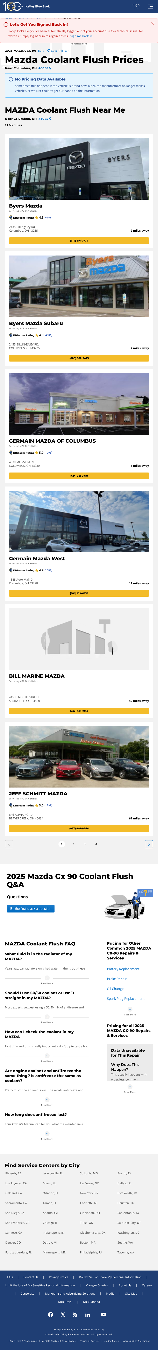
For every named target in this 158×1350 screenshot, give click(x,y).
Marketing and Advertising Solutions (70, 1293)
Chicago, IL (50, 1223)
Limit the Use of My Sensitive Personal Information (40, 1285)
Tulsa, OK (86, 1223)
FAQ (10, 1277)
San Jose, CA (13, 1232)
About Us (125, 1285)
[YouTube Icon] (102, 1314)
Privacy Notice (58, 1277)
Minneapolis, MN (54, 1252)
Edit (41, 51)
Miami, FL (49, 1183)
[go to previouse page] (149, 844)
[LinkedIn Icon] (87, 1314)
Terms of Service (89, 1340)
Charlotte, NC (89, 1203)
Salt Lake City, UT (129, 1223)
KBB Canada (91, 1302)
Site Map (131, 1293)
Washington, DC (128, 1232)
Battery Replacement (123, 969)
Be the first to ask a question (30, 908)
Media (110, 1293)
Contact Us (30, 1277)
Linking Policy (111, 1340)
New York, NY (89, 1193)
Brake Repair (117, 979)
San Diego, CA (14, 1213)
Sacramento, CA (16, 1203)
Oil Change (115, 988)
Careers (147, 1285)
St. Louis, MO (89, 1173)
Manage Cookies (97, 1285)
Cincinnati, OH (90, 1213)
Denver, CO (13, 1242)
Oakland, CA (13, 1193)
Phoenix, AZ (13, 1173)
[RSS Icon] (75, 1314)
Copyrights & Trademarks (23, 1340)
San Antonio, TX (128, 1213)
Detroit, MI (50, 1242)
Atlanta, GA (50, 1213)
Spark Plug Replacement (126, 998)
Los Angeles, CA (16, 1183)
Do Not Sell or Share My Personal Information (110, 1277)
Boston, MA (87, 1242)
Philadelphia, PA (91, 1252)
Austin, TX (124, 1173)
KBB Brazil (65, 1302)
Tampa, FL (50, 1203)
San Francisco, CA (17, 1223)
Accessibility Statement (136, 1340)
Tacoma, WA (125, 1252)
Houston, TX (125, 1203)
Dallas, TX (124, 1183)
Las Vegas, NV (89, 1183)
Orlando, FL (50, 1193)
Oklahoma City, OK (93, 1232)
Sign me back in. (81, 36)
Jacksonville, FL (53, 1173)
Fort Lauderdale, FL (18, 1252)
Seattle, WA (125, 1242)
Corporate (27, 1293)
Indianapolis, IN (53, 1232)
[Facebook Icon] (52, 1314)
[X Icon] (63, 1314)
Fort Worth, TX (127, 1193)
